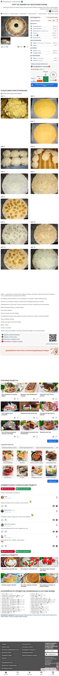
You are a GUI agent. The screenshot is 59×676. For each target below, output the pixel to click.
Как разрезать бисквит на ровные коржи (47, 585)
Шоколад (35, 60)
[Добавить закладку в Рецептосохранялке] (24, 46)
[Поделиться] (57, 666)
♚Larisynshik (55, 11)
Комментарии (23, 13)
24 (4, 46)
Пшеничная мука (37, 26)
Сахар (34, 35)
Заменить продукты (35, 20)
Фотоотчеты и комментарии (9, 665)
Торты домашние (7, 462)
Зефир (34, 43)
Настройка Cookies (7, 655)
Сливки (35, 33)
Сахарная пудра (37, 53)
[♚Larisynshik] (2, 510)
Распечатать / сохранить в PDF (12, 339)
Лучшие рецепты (26, 644)
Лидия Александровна (9, 524)
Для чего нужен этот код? (52, 343)
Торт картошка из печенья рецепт (9, 395)
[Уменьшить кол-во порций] (57, 21)
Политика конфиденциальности (10, 649)
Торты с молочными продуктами (44, 447)
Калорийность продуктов (29, 649)
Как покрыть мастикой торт (29, 569)
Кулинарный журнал (27, 652)
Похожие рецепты (14, 13)
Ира (5, 535)
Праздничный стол (37, 477)
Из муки (22, 477)
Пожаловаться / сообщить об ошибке (13, 341)
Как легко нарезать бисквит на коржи (29, 585)
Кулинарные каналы (7, 668)
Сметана (35, 50)
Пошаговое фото (32, 13)
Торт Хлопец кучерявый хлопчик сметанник (9, 433)
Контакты (4, 658)
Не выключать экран (52, 17)
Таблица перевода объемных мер (39, 63)
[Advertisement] (15, 59)
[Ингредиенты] (57, 664)
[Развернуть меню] (57, 669)
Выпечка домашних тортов (9, 447)
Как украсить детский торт (9, 569)
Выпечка (22, 462)
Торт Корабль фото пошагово (7, 414)
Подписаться (52, 654)
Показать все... (53, 481)
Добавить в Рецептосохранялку (12, 334)
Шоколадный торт (51, 462)
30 (27, 46)
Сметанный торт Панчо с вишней (47, 414)
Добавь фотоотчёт (8, 488)
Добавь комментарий (23, 488)
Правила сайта (6, 647)
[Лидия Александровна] (2, 524)
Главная (4, 644)
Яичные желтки (37, 30)
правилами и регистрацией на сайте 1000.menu (50, 663)
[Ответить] (56, 506)
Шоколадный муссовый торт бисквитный (29, 433)
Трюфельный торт (45, 432)
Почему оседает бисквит (9, 585)
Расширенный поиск (7, 662)
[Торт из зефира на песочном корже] (5, 40)
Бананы (35, 45)
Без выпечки (7, 477)
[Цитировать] (53, 506)
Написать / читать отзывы (10, 336)
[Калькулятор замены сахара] (37, 35)
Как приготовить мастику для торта (47, 569)
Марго (5, 496)
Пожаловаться (5, 13)
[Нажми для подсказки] (49, 66)
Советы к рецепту (42, 13)
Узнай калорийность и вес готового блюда (44, 85)
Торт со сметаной (51, 477)
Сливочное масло (37, 28)
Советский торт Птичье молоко (47, 395)
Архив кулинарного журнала (29, 655)
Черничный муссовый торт (29, 413)
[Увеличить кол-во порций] (57, 19)
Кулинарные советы (27, 647)
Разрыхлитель (36, 37)
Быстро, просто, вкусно (36, 462)
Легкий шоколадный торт (26, 447)
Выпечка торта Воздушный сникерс (29, 395)
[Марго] (2, 497)
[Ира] (2, 536)
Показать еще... (53, 441)
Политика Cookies (6, 652)
